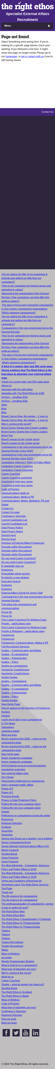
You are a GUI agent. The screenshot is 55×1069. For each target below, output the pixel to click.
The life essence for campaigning (19, 896)
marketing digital (10, 731)
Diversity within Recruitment (16, 547)
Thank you (7, 892)
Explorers (6, 585)
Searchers (7, 831)
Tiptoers (5, 930)
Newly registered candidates (16, 758)
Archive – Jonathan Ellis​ (14, 401)
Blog (3, 408)
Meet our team (9, 735)
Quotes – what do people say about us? (22, 984)
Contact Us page (10, 512)
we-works (6, 957)
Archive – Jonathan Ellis (14, 397)
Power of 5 (7, 788)
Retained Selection (11, 823)
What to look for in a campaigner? (19, 965)
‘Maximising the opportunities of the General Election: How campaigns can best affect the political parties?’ (25, 297)
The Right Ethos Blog (13, 911)
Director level (8, 535)
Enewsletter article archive (15, 573)
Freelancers (7, 635)
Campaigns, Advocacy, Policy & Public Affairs (26, 462)
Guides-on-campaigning (14, 666)
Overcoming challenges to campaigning (22, 781)
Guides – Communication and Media (21, 650)
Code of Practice (10, 489)
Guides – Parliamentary (14, 658)
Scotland (6, 827)
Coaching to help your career (17, 481)
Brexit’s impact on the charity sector (20, 439)
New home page (10, 754)
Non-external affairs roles (15, 773)
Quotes (5, 811)
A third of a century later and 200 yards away (25, 381)
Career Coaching (10, 474)
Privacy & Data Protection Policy (19, 800)
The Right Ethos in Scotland (16, 992)
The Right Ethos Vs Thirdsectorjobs (20, 923)
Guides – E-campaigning (14, 654)
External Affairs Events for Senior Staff (21, 593)
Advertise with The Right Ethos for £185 (22, 393)
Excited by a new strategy (15, 577)
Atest (4, 405)
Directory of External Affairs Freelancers (22, 543)
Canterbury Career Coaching (17, 466)
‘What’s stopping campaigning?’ (18, 312)
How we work (8, 1019)
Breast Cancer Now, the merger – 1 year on (24, 416)
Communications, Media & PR (17, 497)
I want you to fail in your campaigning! (21, 719)
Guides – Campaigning (13, 681)
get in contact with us (32, 56)
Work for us (7, 976)
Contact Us (7, 508)
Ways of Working (10, 953)
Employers (7, 570)
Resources (7, 819)
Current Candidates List (14, 520)
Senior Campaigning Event (16, 842)
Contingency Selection (13, 516)
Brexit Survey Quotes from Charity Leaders (24, 428)
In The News (8, 723)
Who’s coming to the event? (16, 424)
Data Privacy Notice (12, 527)
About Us (6, 385)
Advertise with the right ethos (17, 389)
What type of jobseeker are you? (18, 969)
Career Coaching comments (16, 477)
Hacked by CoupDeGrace (15, 669)
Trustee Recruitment (12, 942)
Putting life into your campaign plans (21, 804)
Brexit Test (7, 435)
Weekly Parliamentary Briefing (17, 961)
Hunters (5, 712)
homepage (11, 56)
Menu (7, 25)
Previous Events (10, 796)
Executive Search (10, 581)
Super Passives (9, 857)
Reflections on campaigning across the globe (25, 815)
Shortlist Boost (9, 854)
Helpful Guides (9, 677)
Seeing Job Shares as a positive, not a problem (26, 838)
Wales (4, 950)
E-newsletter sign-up (12, 566)
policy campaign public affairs (17, 785)
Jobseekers (7, 727)
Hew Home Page (10, 704)
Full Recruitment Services (15, 646)
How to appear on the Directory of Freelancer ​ (26, 708)
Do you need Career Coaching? (18, 558)
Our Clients (7, 777)
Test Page (6, 888)
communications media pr (15, 493)
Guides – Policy (9, 662)
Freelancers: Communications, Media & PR (24, 643)
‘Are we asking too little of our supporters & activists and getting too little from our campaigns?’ (24, 278)
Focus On (6, 612)
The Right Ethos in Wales (15, 996)
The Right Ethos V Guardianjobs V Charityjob (26, 919)
